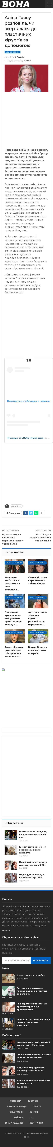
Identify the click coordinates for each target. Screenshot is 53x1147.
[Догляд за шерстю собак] (8, 978)
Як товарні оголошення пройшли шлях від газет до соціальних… (32, 991)
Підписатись (40, 960)
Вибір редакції (14, 1123)
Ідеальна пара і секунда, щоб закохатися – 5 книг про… (33, 834)
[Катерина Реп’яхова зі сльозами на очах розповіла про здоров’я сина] (15, 566)
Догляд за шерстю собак (31, 975)
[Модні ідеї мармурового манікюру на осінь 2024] (11, 865)
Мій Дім (18, 1117)
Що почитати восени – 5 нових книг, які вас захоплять (32, 850)
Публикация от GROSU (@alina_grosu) (25, 438)
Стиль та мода (16, 1106)
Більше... (7, 930)
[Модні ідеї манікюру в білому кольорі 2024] (11, 878)
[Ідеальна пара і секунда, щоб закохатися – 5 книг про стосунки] (11, 835)
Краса (37, 1106)
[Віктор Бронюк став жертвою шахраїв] (38, 636)
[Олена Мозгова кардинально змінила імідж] (38, 566)
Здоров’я (16, 1112)
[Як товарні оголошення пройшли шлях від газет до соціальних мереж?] (8, 991)
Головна (15, 1101)
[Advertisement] (26, 121)
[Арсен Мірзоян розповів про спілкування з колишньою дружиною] (15, 636)
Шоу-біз (33, 1101)
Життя (33, 1112)
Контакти (36, 1123)
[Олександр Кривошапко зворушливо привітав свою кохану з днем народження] (15, 601)
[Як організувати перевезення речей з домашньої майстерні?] (8, 1022)
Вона (26, 906)
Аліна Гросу (16, 506)
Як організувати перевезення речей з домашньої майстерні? (33, 1022)
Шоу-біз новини (12, 52)
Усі (32, 1117)
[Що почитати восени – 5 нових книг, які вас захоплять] (11, 850)
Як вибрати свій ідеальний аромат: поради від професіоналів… (32, 1007)
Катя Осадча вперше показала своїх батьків (40, 537)
